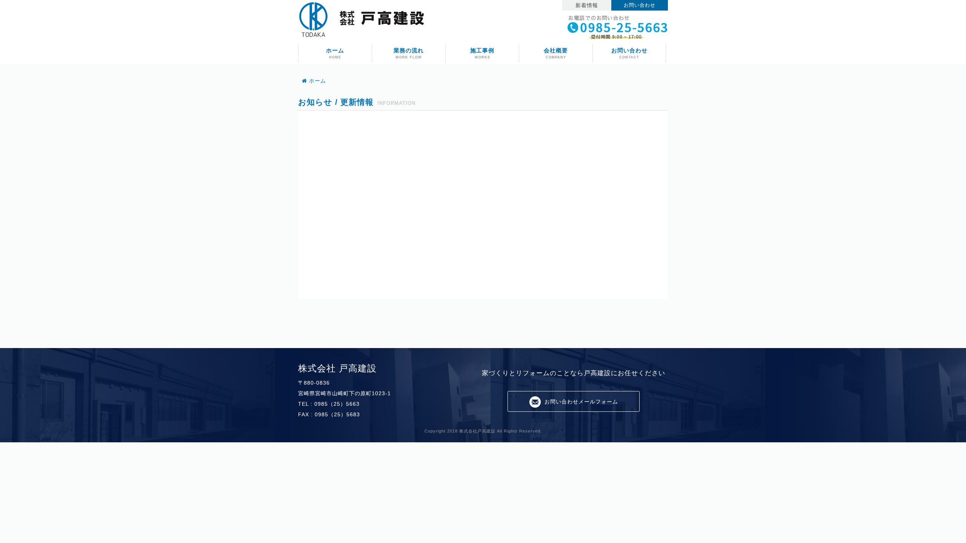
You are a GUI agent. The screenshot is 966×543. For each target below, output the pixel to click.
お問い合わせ (639, 5)
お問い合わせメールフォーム (581, 402)
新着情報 (586, 5)
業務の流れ (409, 53)
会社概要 (556, 53)
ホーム (335, 53)
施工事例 (482, 53)
